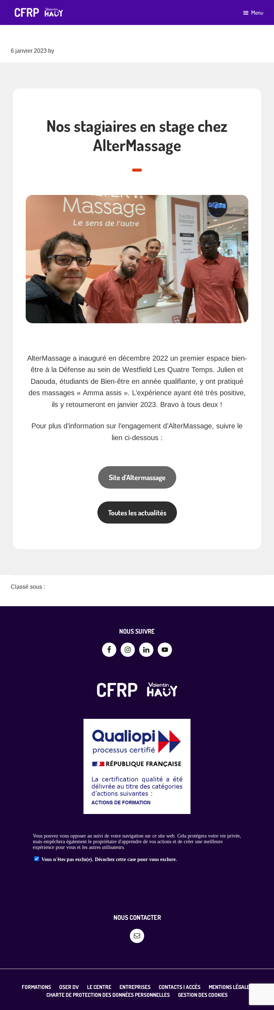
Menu (257, 12)
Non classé (59, 587)
